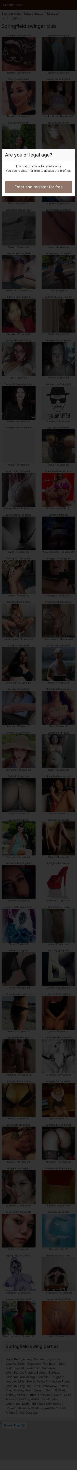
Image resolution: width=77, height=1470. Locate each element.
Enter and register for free (38, 187)
